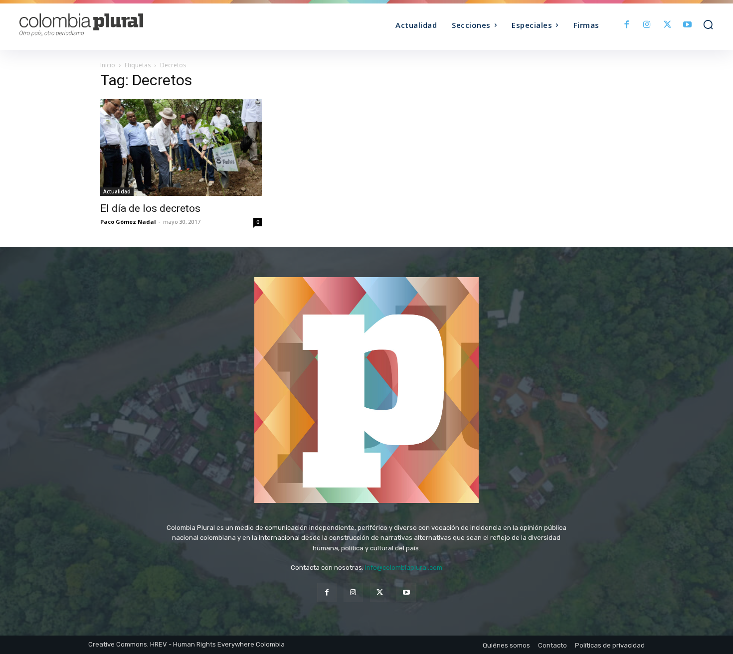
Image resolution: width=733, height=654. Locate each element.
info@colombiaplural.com (403, 567)
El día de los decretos (150, 208)
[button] (708, 24)
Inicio (107, 65)
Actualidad (117, 191)
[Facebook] (627, 25)
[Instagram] (647, 25)
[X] (667, 25)
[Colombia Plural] (106, 24)
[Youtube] (687, 25)
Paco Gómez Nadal (128, 221)
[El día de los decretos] (181, 147)
